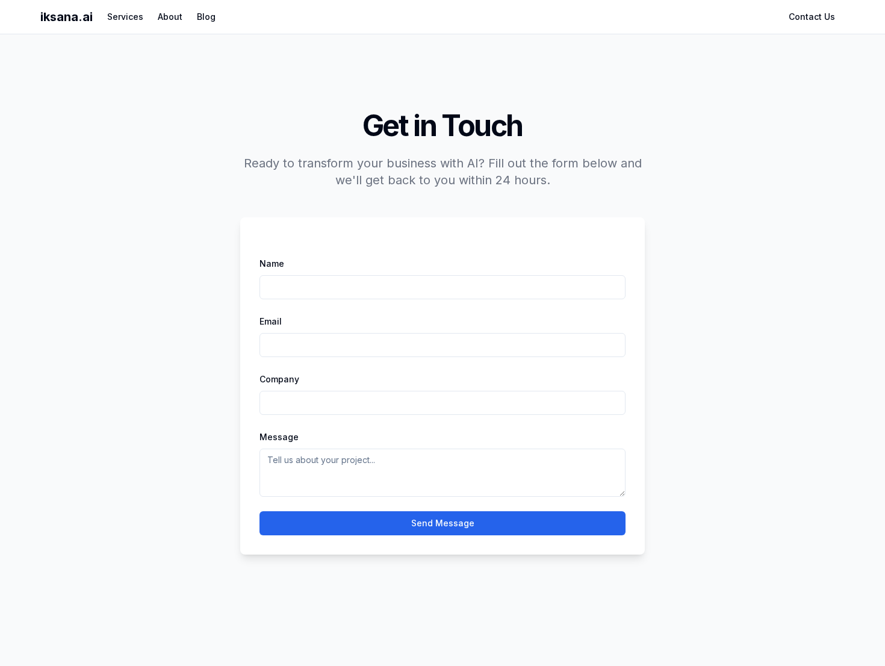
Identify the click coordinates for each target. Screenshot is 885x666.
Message (279, 437)
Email (270, 321)
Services (125, 16)
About (170, 16)
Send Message (442, 523)
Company (279, 379)
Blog (206, 16)
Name (271, 263)
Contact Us (812, 16)
